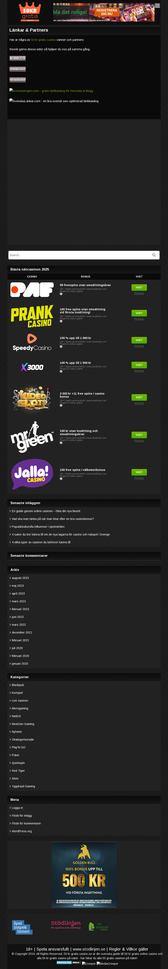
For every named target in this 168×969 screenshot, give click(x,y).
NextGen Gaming (23, 724)
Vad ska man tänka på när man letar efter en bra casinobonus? (53, 518)
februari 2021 (20, 640)
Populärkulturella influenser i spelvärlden (38, 526)
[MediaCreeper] (107, 963)
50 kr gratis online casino (140, 953)
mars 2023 (19, 601)
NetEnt (16, 716)
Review (139, 293)
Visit (139, 287)
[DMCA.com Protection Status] (68, 963)
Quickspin (18, 763)
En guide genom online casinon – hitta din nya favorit (46, 511)
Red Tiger (18, 770)
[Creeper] (89, 963)
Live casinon (20, 700)
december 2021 (22, 632)
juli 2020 (17, 648)
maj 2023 (18, 585)
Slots (15, 778)
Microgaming (20, 708)
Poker (15, 755)
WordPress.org (22, 831)
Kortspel (17, 692)
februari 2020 (20, 655)
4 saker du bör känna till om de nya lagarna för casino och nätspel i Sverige (61, 534)
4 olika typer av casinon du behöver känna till (41, 542)
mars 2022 (19, 624)
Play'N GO (18, 747)
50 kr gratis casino (43, 39)
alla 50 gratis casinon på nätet (116, 958)
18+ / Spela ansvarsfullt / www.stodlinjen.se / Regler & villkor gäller (83, 290)
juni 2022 (18, 617)
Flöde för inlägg (22, 815)
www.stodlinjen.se (89, 949)
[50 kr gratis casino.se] (29, 21)
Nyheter (17, 731)
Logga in (17, 807)
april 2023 (18, 593)
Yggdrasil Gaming (23, 786)
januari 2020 (20, 663)
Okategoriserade (23, 739)
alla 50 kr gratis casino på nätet (57, 958)
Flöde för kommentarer (26, 823)
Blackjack (18, 685)
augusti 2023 (20, 578)
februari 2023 (20, 609)
